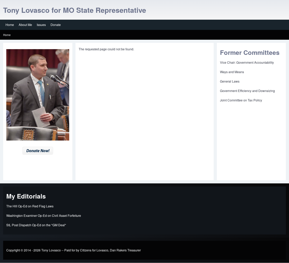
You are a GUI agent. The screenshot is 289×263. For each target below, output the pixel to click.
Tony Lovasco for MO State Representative (74, 10)
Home (7, 35)
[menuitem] (9, 25)
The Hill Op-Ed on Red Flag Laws (29, 206)
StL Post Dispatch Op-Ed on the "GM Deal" (36, 225)
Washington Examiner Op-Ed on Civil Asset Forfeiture (43, 215)
